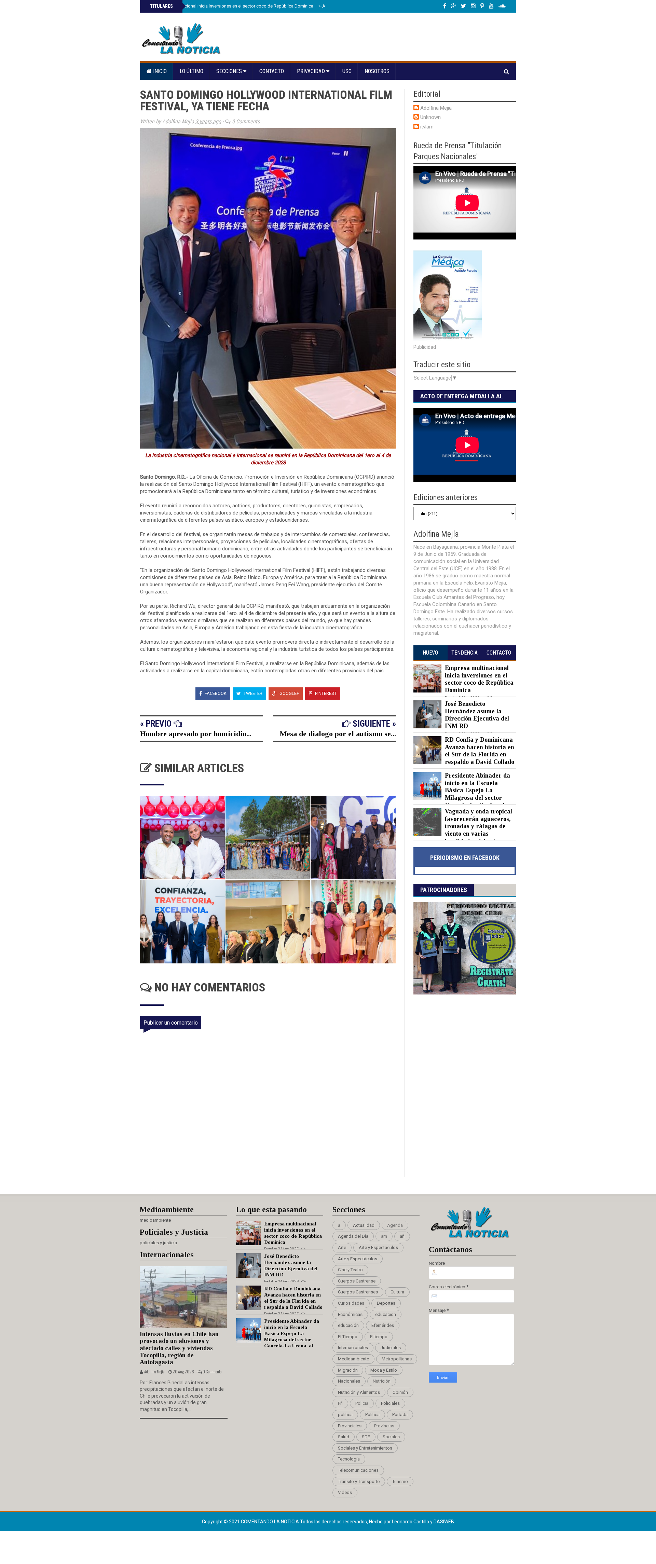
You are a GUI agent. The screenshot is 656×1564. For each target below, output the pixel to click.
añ (402, 1236)
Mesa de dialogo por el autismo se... (338, 733)
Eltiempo (378, 1336)
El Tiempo (347, 1336)
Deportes (386, 1303)
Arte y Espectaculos (378, 1247)
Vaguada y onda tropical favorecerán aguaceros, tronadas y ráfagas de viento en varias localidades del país (478, 826)
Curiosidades (351, 1303)
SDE (366, 1436)
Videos (345, 1492)
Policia (361, 1403)
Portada (400, 1414)
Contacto (271, 71)
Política (372, 1414)
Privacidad (311, 71)
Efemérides (382, 1325)
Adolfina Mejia (436, 108)
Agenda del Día (353, 1236)
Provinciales (349, 1425)
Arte (342, 1247)
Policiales (390, 1403)
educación (348, 1325)
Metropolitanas (397, 1358)
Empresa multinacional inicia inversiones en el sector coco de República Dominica (231, 6)
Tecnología (349, 1459)
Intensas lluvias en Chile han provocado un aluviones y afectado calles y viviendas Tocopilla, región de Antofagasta (179, 1348)
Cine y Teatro (350, 1269)
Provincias (384, 1425)
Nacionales (349, 1381)
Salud (343, 1436)
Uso (347, 71)
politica (345, 1414)
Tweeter (252, 693)
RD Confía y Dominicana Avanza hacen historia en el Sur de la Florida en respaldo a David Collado (479, 750)
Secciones (229, 71)
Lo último (191, 71)
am (384, 1236)
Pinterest (325, 693)
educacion (385, 1314)
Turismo (400, 1481)
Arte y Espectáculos (357, 1258)
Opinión (400, 1392)
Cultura (397, 1291)
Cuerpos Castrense (356, 1281)
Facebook (215, 693)
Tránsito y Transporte (359, 1481)
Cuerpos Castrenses (358, 1291)
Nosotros (377, 71)
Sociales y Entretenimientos (365, 1448)
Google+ (288, 693)
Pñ (340, 1403)
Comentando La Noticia (270, 1521)
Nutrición (382, 1381)
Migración (348, 1370)
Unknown (430, 117)
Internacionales (353, 1347)
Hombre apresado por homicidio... (195, 733)
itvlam (427, 127)
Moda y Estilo (383, 1370)
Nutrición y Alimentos (359, 1392)
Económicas (350, 1314)
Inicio (159, 71)
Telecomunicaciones (358, 1470)
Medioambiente (353, 1358)
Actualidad (363, 1225)
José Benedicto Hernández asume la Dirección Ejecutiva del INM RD (477, 714)
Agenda (395, 1225)
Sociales (391, 1436)
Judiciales (391, 1347)
